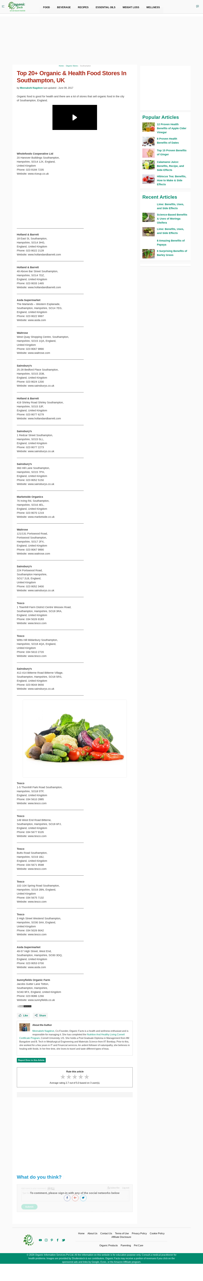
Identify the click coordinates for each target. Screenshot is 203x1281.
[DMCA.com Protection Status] (24, 1006)
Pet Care (138, 1245)
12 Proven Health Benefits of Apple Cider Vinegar (171, 128)
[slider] (75, 1076)
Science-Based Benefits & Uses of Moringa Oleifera (172, 218)
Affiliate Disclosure (121, 1237)
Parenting (126, 1245)
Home (81, 1233)
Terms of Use (122, 1233)
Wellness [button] (153, 7)
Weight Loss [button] (131, 7)
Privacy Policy (139, 1233)
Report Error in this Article (31, 1060)
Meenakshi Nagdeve (31, 88)
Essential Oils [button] (105, 7)
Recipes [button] (83, 7)
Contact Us (106, 1233)
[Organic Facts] (16, 7)
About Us (92, 1233)
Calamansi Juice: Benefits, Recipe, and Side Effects (170, 166)
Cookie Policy (157, 1233)
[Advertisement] (75, 1134)
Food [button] (46, 7)
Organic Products (108, 1245)
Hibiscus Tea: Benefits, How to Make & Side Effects (171, 180)
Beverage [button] (64, 7)
